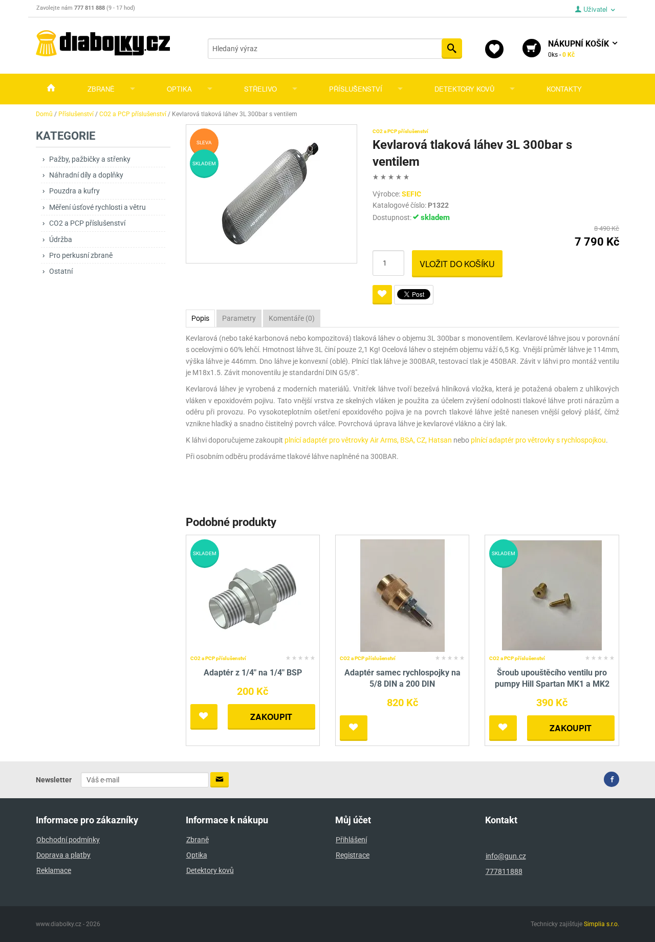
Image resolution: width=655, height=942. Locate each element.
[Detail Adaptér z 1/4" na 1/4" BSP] (252, 595)
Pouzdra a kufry (74, 191)
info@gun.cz (506, 856)
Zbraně (101, 89)
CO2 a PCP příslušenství (87, 223)
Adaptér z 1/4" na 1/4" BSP (253, 672)
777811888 (504, 871)
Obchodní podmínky (68, 840)
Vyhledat (452, 48)
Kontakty (564, 89)
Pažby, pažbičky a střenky (89, 159)
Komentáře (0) (292, 318)
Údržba (60, 239)
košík (579, 48)
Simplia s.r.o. (601, 924)
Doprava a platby (63, 855)
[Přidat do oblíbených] (382, 294)
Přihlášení (351, 840)
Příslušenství (355, 89)
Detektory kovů (464, 89)
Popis (200, 318)
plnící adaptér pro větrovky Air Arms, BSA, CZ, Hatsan (368, 440)
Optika (179, 89)
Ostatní (61, 271)
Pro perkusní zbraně (81, 255)
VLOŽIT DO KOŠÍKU (457, 264)
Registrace (352, 855)
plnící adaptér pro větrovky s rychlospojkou (538, 440)
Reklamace (53, 870)
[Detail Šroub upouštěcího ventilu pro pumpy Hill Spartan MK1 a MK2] (552, 595)
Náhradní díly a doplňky (86, 175)
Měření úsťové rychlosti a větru (97, 207)
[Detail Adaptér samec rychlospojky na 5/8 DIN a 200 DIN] (402, 595)
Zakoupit (271, 716)
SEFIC (411, 194)
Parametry (239, 318)
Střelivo (260, 89)
